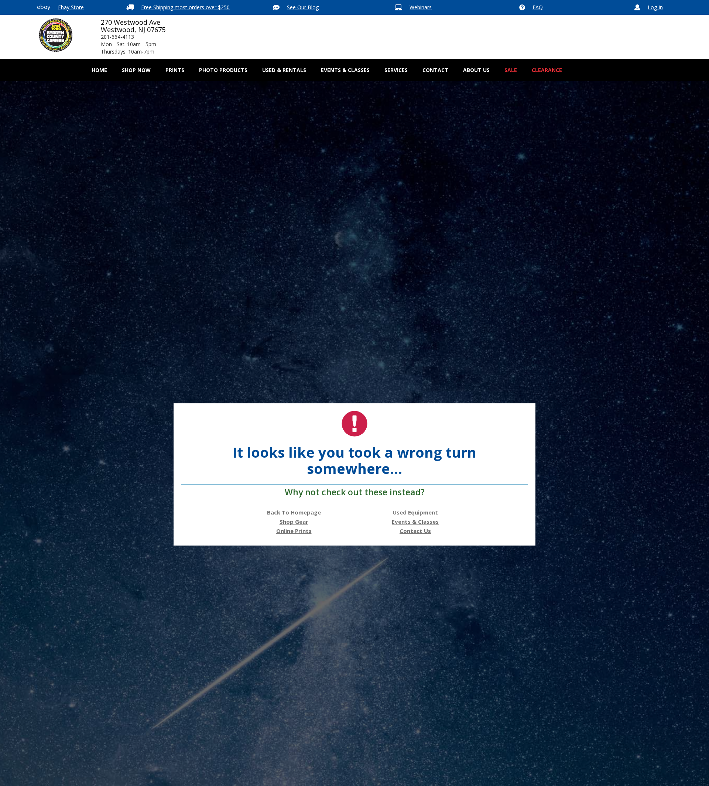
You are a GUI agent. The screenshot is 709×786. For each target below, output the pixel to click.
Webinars (421, 7)
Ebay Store (71, 7)
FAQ (537, 7)
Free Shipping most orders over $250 (185, 7)
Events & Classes (345, 70)
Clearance (547, 70)
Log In (655, 7)
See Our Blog (303, 7)
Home (99, 70)
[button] (136, 70)
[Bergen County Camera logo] (55, 35)
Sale (510, 70)
